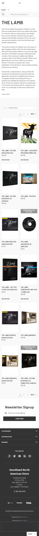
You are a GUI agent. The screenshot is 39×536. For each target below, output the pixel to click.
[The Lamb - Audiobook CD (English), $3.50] (29, 224)
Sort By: (5, 108)
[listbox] (22, 107)
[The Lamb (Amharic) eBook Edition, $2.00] (10, 361)
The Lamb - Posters (28, 196)
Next (33, 114)
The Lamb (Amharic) (28, 335)
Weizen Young (22, 520)
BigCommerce (23, 517)
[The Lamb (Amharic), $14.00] (29, 318)
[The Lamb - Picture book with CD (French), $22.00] (10, 179)
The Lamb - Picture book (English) (9, 152)
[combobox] (5, 10)
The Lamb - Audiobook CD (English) (26, 244)
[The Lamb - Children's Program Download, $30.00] (29, 133)
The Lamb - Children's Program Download (29, 152)
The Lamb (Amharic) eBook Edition (9, 379)
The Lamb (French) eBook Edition (9, 336)
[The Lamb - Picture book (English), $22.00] (10, 133)
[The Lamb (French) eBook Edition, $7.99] (10, 318)
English (3, 10)
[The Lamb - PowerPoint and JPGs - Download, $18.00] (29, 270)
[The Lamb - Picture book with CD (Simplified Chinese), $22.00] (29, 361)
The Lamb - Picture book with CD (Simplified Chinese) (28, 380)
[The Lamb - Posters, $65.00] (29, 179)
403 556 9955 (20, 491)
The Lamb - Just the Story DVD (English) (9, 288)
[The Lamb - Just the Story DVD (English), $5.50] (10, 270)
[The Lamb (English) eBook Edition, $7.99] (10, 224)
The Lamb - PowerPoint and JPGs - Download (29, 289)
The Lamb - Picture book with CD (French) (9, 198)
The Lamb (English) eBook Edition (9, 243)
